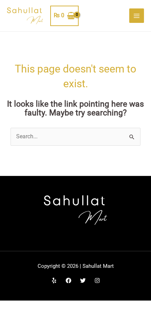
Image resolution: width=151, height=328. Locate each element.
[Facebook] (68, 280)
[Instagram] (97, 280)
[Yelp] (54, 280)
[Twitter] (83, 280)
